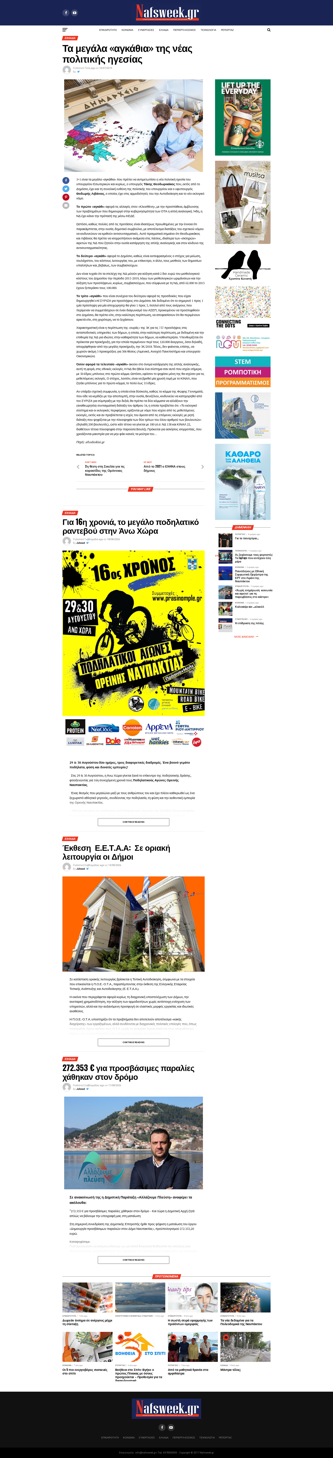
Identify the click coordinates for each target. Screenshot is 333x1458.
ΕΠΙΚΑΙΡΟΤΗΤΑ (108, 30)
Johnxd (80, 543)
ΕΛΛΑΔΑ (163, 30)
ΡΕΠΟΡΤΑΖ (227, 30)
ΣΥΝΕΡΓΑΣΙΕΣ (146, 30)
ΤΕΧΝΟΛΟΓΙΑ (208, 30)
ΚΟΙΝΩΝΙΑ (127, 30)
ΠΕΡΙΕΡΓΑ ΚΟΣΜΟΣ (184, 30)
